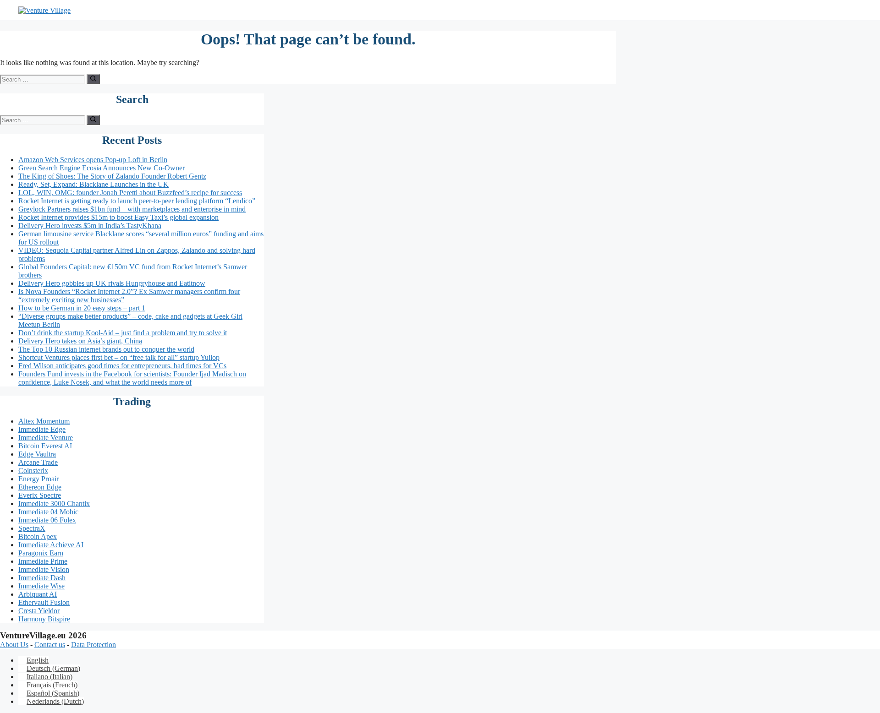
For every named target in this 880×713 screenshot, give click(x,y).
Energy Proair (38, 479)
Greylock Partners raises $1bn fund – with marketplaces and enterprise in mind (132, 209)
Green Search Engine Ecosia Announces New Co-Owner (101, 168)
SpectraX (31, 528)
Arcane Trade (38, 462)
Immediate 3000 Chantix (54, 503)
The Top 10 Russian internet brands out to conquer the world (106, 349)
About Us (14, 644)
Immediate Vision (43, 569)
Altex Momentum (44, 421)
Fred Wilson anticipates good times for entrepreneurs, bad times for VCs (122, 366)
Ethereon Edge (39, 487)
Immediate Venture (45, 437)
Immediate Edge (42, 429)
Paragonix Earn (40, 553)
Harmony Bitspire (44, 619)
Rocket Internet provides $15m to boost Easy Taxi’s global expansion (118, 217)
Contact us (49, 644)
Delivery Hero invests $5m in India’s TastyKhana (89, 225)
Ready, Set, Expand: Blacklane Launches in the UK (93, 184)
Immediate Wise (41, 586)
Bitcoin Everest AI (45, 446)
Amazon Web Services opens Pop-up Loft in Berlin (92, 159)
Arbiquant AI (37, 594)
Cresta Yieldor (39, 611)
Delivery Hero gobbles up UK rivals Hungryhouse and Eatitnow (111, 283)
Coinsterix (33, 470)
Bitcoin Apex (37, 536)
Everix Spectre (39, 495)
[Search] (93, 79)
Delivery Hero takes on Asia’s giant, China (80, 341)
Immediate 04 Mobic (48, 512)
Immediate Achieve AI (50, 545)
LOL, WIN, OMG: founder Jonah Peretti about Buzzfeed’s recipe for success (130, 192)
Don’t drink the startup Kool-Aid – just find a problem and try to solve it (122, 333)
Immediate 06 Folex (47, 520)
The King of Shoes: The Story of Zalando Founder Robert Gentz (112, 176)
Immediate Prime (42, 561)
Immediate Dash (42, 578)
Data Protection (93, 644)
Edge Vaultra (37, 454)
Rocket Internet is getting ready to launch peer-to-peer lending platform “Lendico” (136, 201)
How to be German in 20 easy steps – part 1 (81, 308)
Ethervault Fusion (44, 602)
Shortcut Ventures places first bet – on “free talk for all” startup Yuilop (119, 357)
